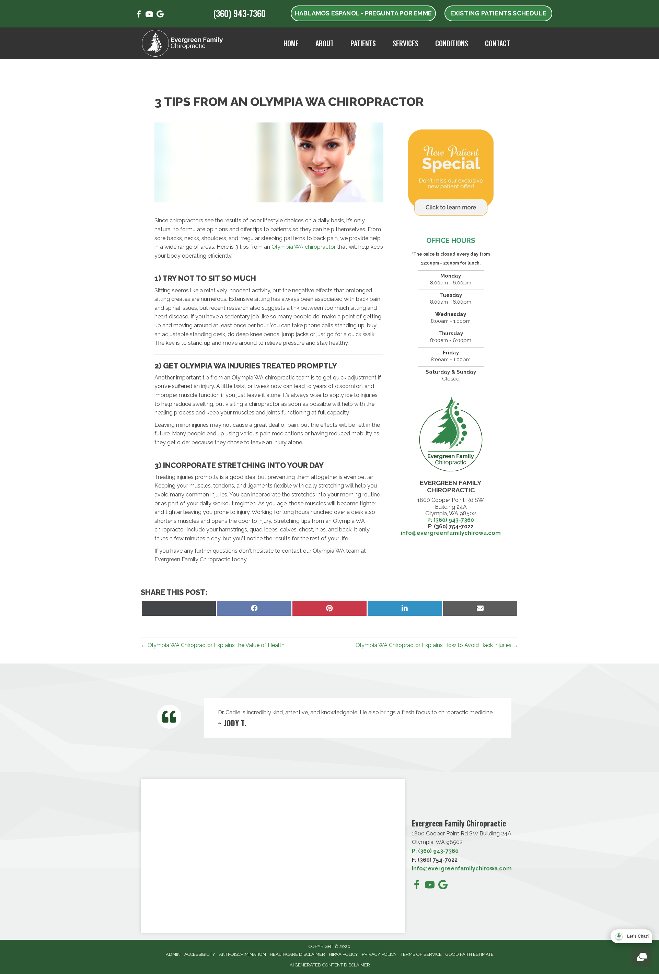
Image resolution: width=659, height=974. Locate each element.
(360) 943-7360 (239, 13)
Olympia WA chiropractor (303, 247)
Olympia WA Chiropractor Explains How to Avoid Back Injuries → (437, 645)
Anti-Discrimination (242, 954)
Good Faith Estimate (470, 954)
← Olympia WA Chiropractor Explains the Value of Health (213, 645)
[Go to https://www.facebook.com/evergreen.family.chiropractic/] (138, 15)
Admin (173, 954)
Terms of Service (421, 954)
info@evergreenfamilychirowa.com (462, 868)
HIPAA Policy (343, 954)
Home (291, 43)
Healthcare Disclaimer (297, 954)
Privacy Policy (379, 954)
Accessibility (199, 954)
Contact (497, 43)
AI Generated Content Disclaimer (330, 964)
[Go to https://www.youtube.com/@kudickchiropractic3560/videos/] (149, 15)
